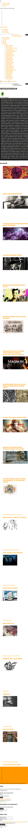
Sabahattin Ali (9, 58)
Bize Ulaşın (6, 4)
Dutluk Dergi (3, 27)
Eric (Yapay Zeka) (10, 51)
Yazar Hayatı (6, 37)
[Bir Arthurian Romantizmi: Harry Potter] (15, 270)
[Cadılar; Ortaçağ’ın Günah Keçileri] (15, 402)
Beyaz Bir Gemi (8, 623)
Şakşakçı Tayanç (10, 62)
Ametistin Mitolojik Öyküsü (12, 255)
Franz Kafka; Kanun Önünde (13, 552)
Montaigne (8, 76)
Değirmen (6, 694)
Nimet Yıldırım (9, 45)
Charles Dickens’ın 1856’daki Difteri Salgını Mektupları (15, 224)
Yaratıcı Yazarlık (17, 36)
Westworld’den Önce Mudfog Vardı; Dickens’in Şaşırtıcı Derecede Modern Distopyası (13, 352)
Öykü (4, 40)
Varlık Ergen (9, 75)
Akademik (16, 34)
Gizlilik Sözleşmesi (20, 821)
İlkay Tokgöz (9, 60)
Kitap (4, 41)
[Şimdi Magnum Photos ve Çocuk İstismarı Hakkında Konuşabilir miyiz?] (15, 369)
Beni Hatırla (5, 796)
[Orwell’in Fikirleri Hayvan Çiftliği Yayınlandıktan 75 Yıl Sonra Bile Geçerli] (15, 464)
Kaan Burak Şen (10, 67)
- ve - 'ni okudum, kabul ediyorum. (13, 822)
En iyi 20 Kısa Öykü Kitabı (12, 764)
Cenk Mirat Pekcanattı (11, 48)
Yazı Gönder (6, 3)
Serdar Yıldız (9, 73)
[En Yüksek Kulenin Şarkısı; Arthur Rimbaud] (15, 301)
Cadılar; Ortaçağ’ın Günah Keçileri (15, 417)
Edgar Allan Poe (10, 66)
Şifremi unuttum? (5, 799)
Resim (4, 42)
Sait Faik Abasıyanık (11, 69)
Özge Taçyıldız (9, 77)
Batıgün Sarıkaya (10, 55)
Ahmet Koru (9, 64)
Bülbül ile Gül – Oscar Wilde (12, 658)
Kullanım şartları (7, 821)
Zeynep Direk (9, 68)
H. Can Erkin (9, 49)
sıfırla (2, 808)
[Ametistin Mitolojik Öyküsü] (15, 240)
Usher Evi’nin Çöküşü (10, 588)
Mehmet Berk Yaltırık (11, 50)
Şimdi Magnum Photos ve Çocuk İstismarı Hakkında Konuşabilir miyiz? (14, 385)
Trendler (5, 30)
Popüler (5, 29)
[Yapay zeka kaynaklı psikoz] (15, 179)
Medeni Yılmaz (9, 54)
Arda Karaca (9, 53)
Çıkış (4, 6)
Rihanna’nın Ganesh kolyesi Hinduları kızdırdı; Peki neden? (13, 448)
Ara (26, 34)
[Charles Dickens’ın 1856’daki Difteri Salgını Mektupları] (15, 208)
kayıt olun (3, 801)
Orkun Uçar (9, 78)
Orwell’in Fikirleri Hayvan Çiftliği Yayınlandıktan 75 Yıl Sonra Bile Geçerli (14, 480)
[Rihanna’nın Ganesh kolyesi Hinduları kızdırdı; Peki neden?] (15, 432)
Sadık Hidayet (9, 71)
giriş (1, 797)
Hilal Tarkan (9, 57)
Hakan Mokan (9, 63)
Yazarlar (5, 44)
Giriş (1, 811)
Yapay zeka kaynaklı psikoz (12, 194)
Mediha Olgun (9, 59)
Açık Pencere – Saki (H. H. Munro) (14, 517)
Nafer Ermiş (9, 46)
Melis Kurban (9, 72)
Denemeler (6, 38)
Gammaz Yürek (8, 729)
